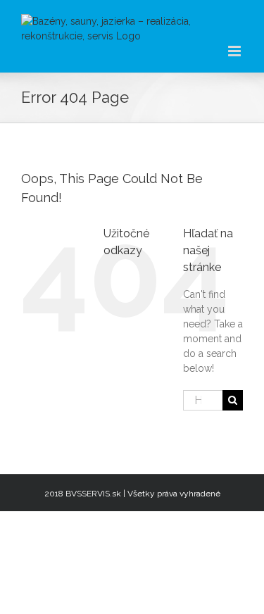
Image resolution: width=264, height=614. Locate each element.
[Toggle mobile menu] (235, 51)
